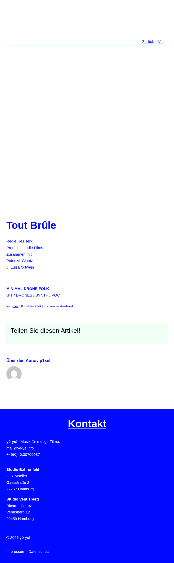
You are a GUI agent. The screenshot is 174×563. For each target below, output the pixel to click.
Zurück (148, 42)
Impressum (15, 551)
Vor (161, 42)
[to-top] (164, 467)
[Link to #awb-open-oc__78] (165, 12)
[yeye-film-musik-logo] (19, 10)
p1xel (15, 306)
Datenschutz (39, 551)
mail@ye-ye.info (20, 448)
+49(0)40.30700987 (23, 454)
